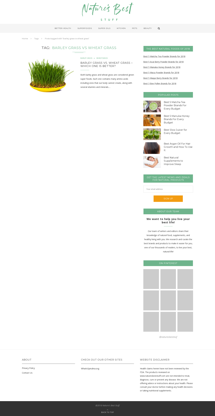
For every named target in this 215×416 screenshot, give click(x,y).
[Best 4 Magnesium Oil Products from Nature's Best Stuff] (185, 300)
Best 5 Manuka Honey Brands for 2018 (161, 67)
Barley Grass (86, 58)
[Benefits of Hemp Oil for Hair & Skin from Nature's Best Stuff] (151, 322)
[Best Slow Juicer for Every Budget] (152, 134)
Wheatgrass (102, 58)
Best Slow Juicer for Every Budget (175, 131)
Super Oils (104, 28)
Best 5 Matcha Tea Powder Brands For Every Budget (175, 105)
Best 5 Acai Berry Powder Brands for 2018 (163, 61)
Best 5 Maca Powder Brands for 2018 (161, 72)
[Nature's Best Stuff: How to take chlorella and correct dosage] (185, 322)
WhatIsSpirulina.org (90, 368)
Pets (134, 28)
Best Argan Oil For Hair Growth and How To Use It (178, 147)
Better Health (63, 28)
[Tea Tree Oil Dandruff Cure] (151, 300)
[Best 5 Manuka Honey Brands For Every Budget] (152, 120)
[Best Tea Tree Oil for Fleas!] (185, 279)
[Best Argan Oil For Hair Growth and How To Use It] (152, 148)
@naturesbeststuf (168, 337)
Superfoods (85, 28)
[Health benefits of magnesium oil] (151, 279)
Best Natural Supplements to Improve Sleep (173, 161)
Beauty (148, 28)
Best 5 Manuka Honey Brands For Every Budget (177, 119)
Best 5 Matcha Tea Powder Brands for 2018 (164, 56)
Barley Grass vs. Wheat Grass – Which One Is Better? (106, 64)
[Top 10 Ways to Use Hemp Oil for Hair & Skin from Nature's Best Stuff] (168, 322)
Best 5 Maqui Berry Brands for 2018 (160, 78)
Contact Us (27, 372)
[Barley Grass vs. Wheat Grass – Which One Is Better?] (49, 75)
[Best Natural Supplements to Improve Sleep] (152, 162)
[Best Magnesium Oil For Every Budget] (168, 279)
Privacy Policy (28, 368)
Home (25, 38)
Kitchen (121, 28)
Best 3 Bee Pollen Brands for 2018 (159, 83)
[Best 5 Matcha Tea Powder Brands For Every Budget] (152, 106)
